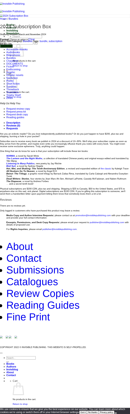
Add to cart (6, 46)
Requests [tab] (12, 128)
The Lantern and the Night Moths (24, 158)
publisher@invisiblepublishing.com (107, 222)
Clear (32, 39)
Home (3, 18)
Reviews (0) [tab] (13, 125)
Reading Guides (43, 305)
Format (4, 39)
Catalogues (32, 281)
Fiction (10, 66)
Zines (9, 98)
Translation (12, 92)
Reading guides (15, 117)
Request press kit (16, 111)
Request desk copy (17, 114)
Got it (83, 412)
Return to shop (20, 65)
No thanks (93, 412)
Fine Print (28, 317)
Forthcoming (13, 69)
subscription (55, 41)
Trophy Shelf (13, 95)
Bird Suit (11, 166)
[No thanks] (115, 413)
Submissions (35, 270)
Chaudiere (12, 61)
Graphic (10, 72)
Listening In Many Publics (20, 163)
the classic (106, 168)
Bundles (13, 18)
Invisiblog (12, 30)
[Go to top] (1, 353)
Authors (11, 366)
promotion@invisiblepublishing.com (93, 215)
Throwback (12, 89)
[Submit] (7, 361)
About (19, 246)
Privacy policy (106, 412)
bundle (43, 41)
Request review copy (18, 108)
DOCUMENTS (14, 63)
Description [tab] (13, 122)
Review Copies (40, 293)
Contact (24, 258)
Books (10, 363)
